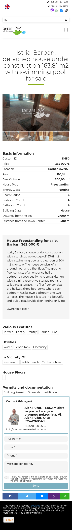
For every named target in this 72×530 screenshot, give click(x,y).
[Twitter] (27, 496)
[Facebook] (10, 496)
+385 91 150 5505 (59, 6)
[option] (11, 136)
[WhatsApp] (64, 496)
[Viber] (54, 496)
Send (36, 485)
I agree (9, 519)
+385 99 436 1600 (58, 2)
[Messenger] (42, 496)
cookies (35, 505)
